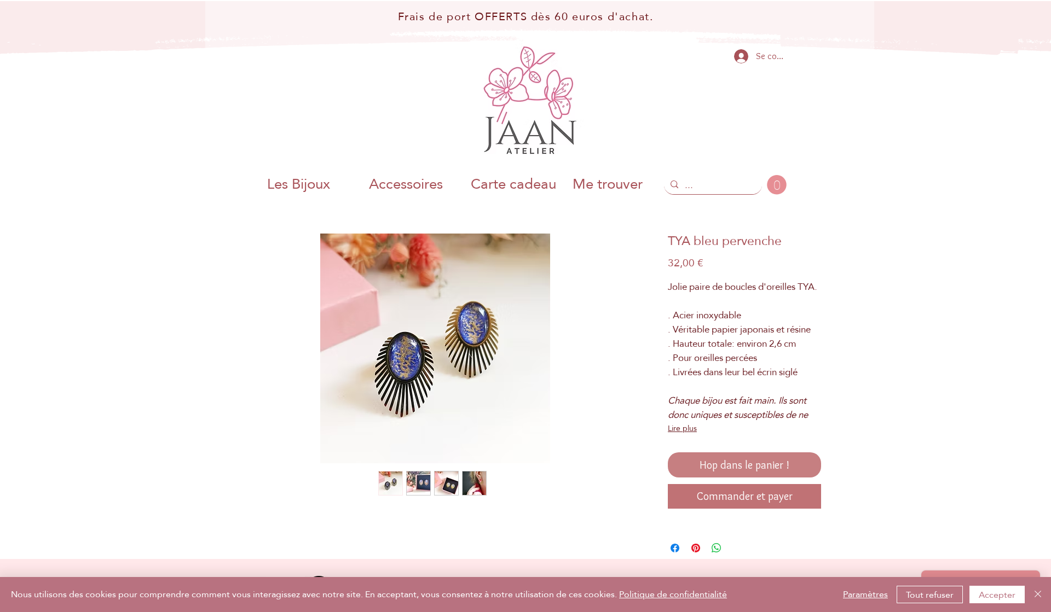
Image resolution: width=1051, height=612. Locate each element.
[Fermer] (1037, 594)
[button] (777, 185)
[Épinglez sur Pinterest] (695, 548)
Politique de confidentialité (673, 594)
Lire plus (682, 428)
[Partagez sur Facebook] (675, 548)
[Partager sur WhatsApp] (716, 548)
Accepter (997, 594)
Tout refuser (930, 594)
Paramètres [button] (865, 594)
